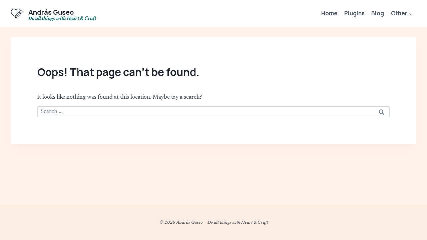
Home (329, 13)
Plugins (354, 13)
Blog (377, 13)
